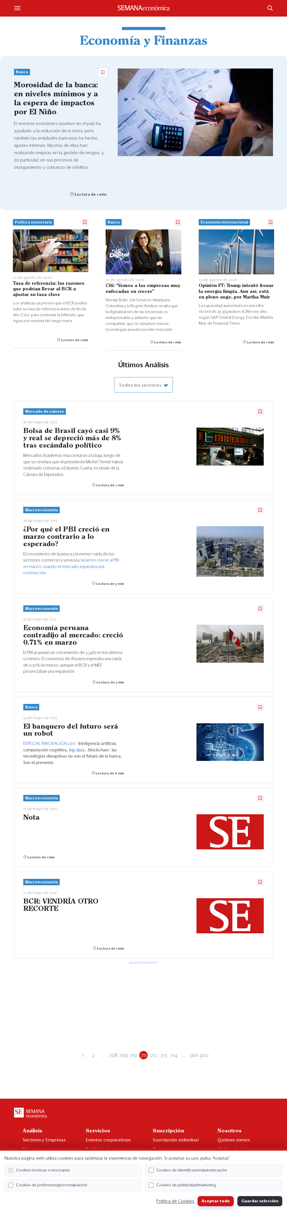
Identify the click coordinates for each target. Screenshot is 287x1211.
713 (163, 1055)
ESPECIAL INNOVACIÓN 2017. (50, 744)
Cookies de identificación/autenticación (191, 1170)
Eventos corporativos (108, 1140)
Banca (22, 72)
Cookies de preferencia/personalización (51, 1185)
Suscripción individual (175, 1140)
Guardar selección (259, 1201)
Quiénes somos (233, 1140)
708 (113, 1055)
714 (173, 1055)
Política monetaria (33, 222)
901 (194, 1055)
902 (204, 1055)
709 (123, 1055)
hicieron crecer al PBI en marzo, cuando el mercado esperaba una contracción (71, 566)
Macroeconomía (41, 510)
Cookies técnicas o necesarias (43, 1170)
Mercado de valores (44, 412)
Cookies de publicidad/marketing (186, 1185)
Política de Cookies (175, 1201)
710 (133, 1055)
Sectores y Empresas (44, 1140)
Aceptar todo (216, 1201)
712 (153, 1055)
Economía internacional (224, 222)
